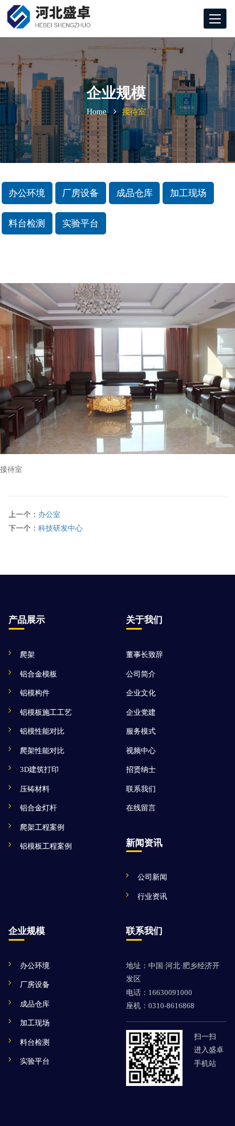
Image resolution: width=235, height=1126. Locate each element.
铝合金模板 (38, 674)
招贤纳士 (141, 769)
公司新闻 (152, 877)
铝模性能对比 (42, 731)
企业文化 (141, 693)
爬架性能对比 (42, 750)
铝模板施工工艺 (46, 712)
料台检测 (27, 223)
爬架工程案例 (42, 827)
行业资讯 (152, 896)
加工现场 (188, 193)
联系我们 (141, 789)
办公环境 (27, 193)
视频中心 (141, 750)
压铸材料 (35, 789)
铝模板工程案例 (46, 846)
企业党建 (141, 712)
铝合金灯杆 (38, 807)
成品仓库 (134, 193)
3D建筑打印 (39, 769)
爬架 (27, 654)
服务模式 (141, 731)
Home (96, 112)
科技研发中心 (60, 528)
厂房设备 (80, 193)
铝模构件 (35, 693)
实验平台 (80, 223)
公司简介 (141, 674)
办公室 (49, 514)
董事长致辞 (144, 654)
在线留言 (141, 807)
